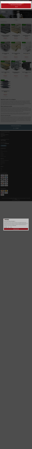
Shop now (16, 6)
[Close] (30, 2)
